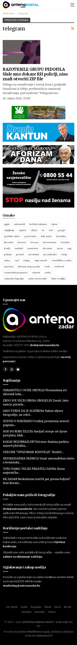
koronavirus (49, 242)
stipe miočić (40, 260)
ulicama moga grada (29, 266)
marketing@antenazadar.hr (21, 585)
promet (20, 254)
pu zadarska (50, 254)
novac (60, 248)
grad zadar (30, 236)
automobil (19, 224)
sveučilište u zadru (61, 260)
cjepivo (23, 230)
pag (70, 248)
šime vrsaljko (58, 278)
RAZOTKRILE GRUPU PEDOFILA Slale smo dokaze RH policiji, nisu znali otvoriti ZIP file (35, 74)
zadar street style (37, 278)
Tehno (52, 612)
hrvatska (61, 236)
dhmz (34, 230)
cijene (54, 224)
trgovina (8, 266)
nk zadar (47, 248)
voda (47, 266)
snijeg (26, 260)
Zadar (24, 607)
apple (7, 224)
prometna (33, 254)
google (61, 230)
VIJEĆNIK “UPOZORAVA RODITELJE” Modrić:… (33, 452)
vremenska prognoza (15, 272)
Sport (57, 607)
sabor (7, 260)
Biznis (67, 607)
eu (43, 230)
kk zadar (8, 242)
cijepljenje (9, 230)
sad (17, 260)
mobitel (19, 248)
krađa (7, 248)
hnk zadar (46, 236)
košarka (65, 242)
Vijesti (47, 607)
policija (8, 254)
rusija (64, 254)
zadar (48, 272)
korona (34, 242)
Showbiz (39, 612)
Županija (36, 607)
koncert (22, 242)
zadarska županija (14, 278)
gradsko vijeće (12, 236)
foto (51, 230)
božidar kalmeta (38, 224)
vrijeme (36, 272)
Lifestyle (26, 612)
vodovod (59, 266)
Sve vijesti (12, 607)
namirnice (32, 248)
